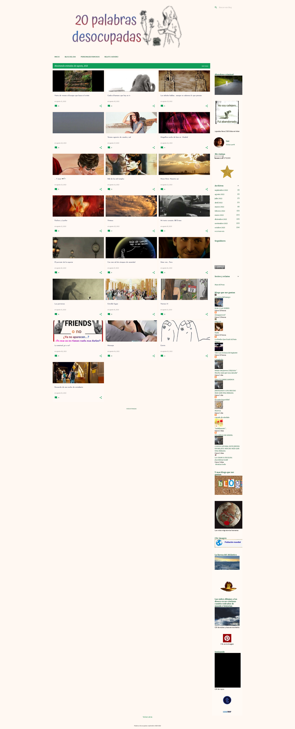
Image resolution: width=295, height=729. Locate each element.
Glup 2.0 (218, 322)
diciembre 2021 (221, 219)
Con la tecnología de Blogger (149, 721)
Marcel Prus (219, 285)
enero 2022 (219, 215)
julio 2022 (218, 198)
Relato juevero (111, 57)
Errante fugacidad (222, 400)
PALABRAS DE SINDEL (224, 435)
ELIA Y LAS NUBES (222, 308)
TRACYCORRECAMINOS (224, 380)
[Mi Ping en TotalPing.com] (220, 268)
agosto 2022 (219, 194)
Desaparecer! (220, 315)
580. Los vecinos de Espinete (226, 353)
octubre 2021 (220, 228)
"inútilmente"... (220, 428)
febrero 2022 (220, 211)
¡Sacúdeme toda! (221, 460)
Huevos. (218, 411)
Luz (227, 141)
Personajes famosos (90, 57)
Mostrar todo (220, 464)
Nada (217, 333)
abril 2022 (219, 203)
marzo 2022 (219, 207)
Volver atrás (147, 717)
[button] (100, 106)
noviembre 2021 (221, 223)
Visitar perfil (230, 145)
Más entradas (131, 409)
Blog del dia (70, 57)
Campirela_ (219, 359)
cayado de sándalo (222, 417)
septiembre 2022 (221, 190)
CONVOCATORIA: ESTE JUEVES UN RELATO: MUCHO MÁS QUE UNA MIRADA (227, 448)
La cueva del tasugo (222, 297)
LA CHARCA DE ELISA (223, 458)
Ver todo (205, 66)
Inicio (57, 57)
